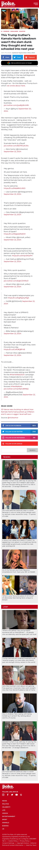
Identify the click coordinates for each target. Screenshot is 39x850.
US (1, 31)
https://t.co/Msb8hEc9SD (14, 188)
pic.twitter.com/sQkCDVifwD (16, 281)
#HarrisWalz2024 (17, 375)
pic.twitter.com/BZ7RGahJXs (16, 146)
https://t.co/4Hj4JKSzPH (22, 256)
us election (22, 31)
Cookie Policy (13, 841)
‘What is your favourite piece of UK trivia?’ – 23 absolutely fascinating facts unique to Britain (18, 598)
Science (5, 826)
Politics (5, 804)
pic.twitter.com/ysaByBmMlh (16, 105)
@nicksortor (13, 418)
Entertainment (8, 816)
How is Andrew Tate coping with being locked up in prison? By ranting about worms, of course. (17, 716)
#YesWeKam (16, 386)
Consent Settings (8, 843)
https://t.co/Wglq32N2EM (14, 234)
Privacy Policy (24, 841)
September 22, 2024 (12, 151)
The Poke (13, 4)
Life (3, 810)
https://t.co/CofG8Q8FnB (14, 349)
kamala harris (14, 31)
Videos (5, 813)
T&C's (4, 841)
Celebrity (6, 807)
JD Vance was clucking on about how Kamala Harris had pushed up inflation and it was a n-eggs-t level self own (17, 411)
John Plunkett (6, 53)
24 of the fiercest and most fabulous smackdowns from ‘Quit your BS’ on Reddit (18, 571)
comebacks (6, 31)
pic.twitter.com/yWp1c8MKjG (16, 389)
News (4, 801)
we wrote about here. (16, 86)
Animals (5, 822)
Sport (4, 819)
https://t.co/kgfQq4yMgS (18, 298)
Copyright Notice (23, 843)
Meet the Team (31, 845)
